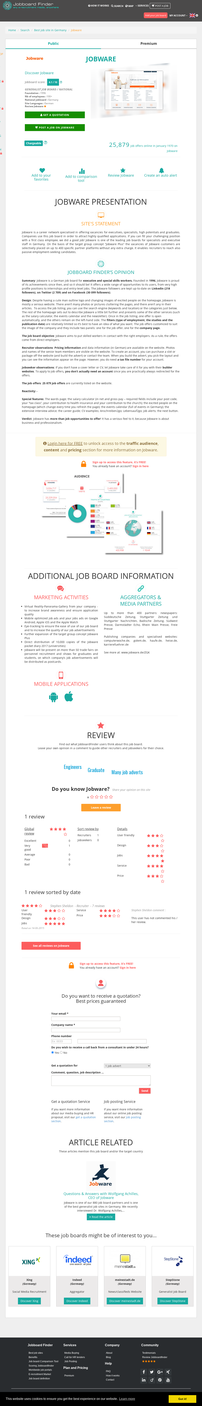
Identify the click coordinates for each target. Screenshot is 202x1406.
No (65, 1052)
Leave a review (101, 807)
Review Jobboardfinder (154, 1357)
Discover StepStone (172, 1301)
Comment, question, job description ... (77, 1072)
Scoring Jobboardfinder (41, 1365)
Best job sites (36, 1353)
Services (143, 5)
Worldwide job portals (40, 1370)
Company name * (63, 1025)
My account (177, 15)
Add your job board (155, 15)
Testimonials (149, 1353)
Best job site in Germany (50, 30)
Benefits (33, 1357)
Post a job (161, 5)
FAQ (108, 1371)
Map (131, 6)
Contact (110, 1379)
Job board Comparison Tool (43, 1361)
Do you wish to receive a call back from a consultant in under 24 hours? (100, 1047)
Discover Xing (29, 1301)
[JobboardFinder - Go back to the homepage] (31, 6)
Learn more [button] (127, 1398)
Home (12, 30)
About (109, 1353)
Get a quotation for (64, 1065)
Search (118, 6)
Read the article (102, 1217)
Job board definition (39, 1378)
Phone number (61, 1036)
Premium (69, 1375)
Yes (56, 1052)
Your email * (59, 1013)
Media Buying (71, 1353)
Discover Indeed (77, 1301)
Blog (108, 1357)
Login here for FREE (65, 443)
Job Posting (70, 1361)
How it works (99, 5)
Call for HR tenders (74, 1357)
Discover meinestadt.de (124, 1301)
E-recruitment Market (40, 1374)
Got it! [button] (182, 1398)
